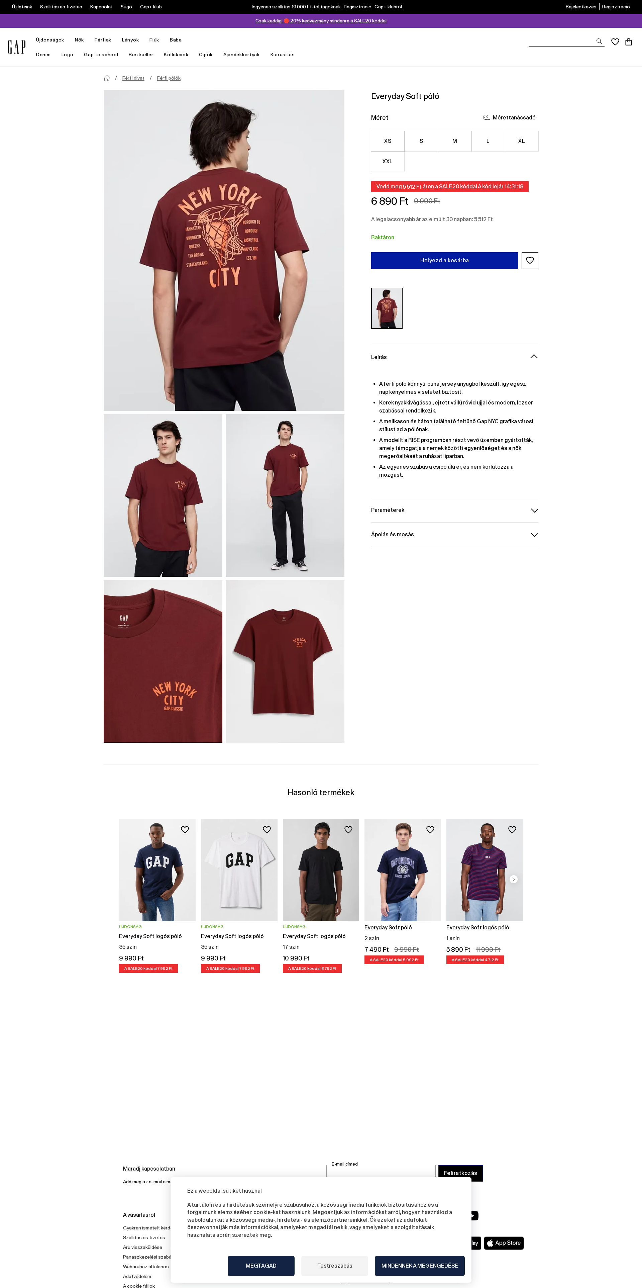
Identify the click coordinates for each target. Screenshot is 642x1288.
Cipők (206, 54)
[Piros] (387, 308)
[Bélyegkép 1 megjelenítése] (163, 495)
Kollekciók (176, 54)
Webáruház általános (146, 1266)
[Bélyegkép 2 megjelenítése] (285, 495)
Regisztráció (357, 6)
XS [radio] (387, 140)
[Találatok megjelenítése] (599, 41)
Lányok (130, 39)
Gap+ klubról (388, 6)
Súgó (126, 6)
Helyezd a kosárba (444, 260)
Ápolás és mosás (392, 534)
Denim (43, 54)
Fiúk (154, 39)
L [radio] (488, 140)
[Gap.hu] (16, 47)
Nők (79, 39)
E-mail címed (345, 1164)
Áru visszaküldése (142, 1247)
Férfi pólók (169, 78)
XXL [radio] (388, 161)
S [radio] (421, 140)
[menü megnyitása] (68, 40)
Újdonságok (50, 39)
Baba (176, 39)
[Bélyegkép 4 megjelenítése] (285, 661)
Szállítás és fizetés (61, 6)
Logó (68, 54)
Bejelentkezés (581, 6)
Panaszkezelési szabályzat (152, 1257)
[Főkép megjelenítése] (224, 250)
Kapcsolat (101, 6)
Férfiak (103, 39)
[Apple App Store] (504, 1243)
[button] (530, 260)
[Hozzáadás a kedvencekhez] (185, 829)
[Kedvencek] (615, 42)
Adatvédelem (137, 1276)
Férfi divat (133, 78)
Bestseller (141, 54)
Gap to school (101, 54)
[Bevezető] (107, 78)
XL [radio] (521, 140)
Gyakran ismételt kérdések (152, 1227)
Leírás (379, 357)
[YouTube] (472, 1215)
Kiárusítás (283, 54)
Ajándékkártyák (241, 54)
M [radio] (454, 140)
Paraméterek (387, 510)
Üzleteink (22, 6)
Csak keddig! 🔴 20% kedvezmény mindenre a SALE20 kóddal (321, 20)
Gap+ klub (151, 6)
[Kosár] (629, 42)
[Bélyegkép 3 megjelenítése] (163, 661)
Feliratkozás (460, 1173)
